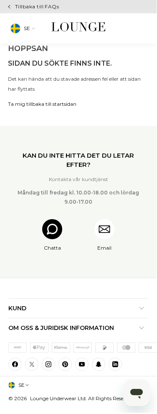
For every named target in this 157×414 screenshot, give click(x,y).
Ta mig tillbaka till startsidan (42, 104)
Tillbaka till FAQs (37, 6)
